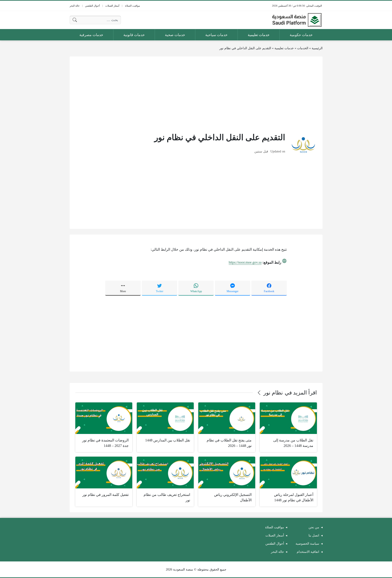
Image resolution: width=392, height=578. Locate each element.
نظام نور (273, 393)
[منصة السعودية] (297, 20)
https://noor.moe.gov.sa (245, 262)
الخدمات (302, 48)
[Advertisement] (196, 94)
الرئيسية (317, 48)
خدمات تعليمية (284, 48)
